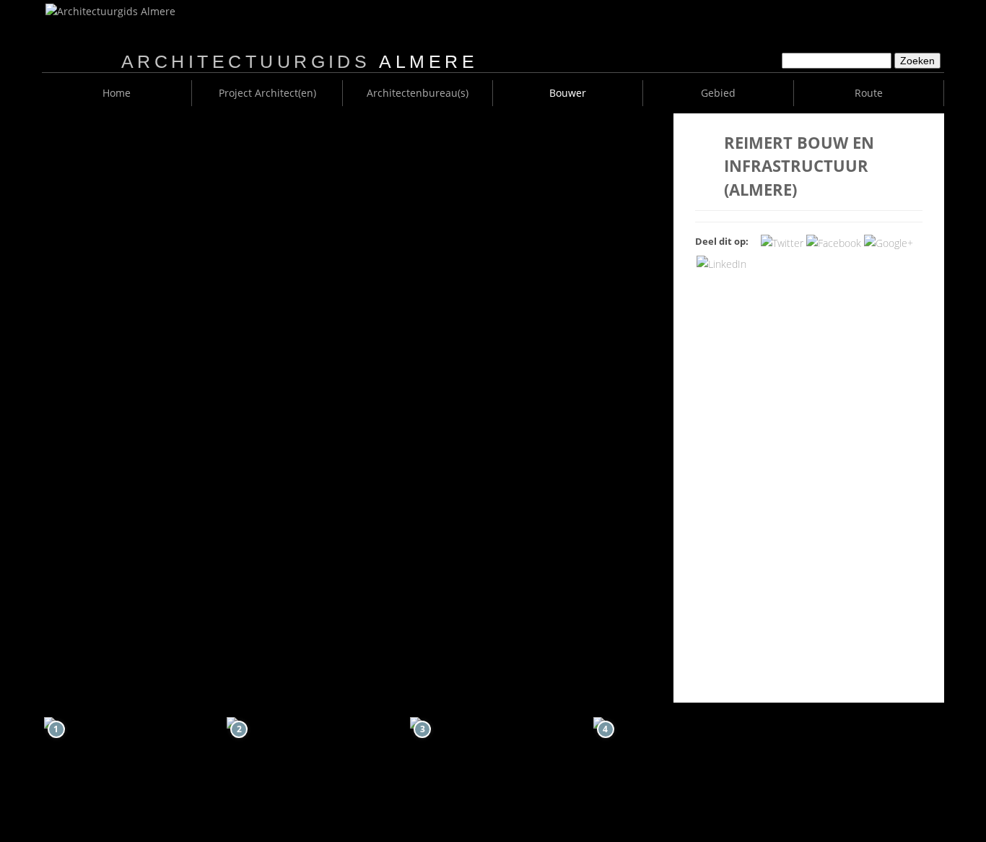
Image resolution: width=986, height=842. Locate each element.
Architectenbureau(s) (417, 93)
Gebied (718, 93)
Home (116, 93)
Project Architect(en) (267, 93)
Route (869, 93)
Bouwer (567, 93)
